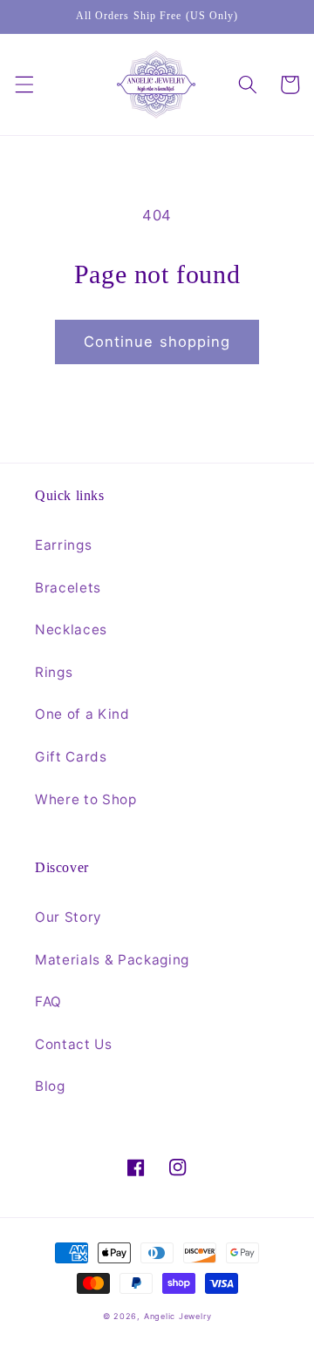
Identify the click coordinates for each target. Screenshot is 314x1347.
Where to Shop (86, 799)
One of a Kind (82, 714)
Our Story (68, 917)
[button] (23, 84)
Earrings (63, 545)
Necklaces (71, 629)
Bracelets (68, 587)
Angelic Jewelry (178, 1316)
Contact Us (74, 1044)
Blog (50, 1086)
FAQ (48, 1001)
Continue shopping (157, 341)
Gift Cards (71, 756)
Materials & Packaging (112, 959)
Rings (53, 672)
